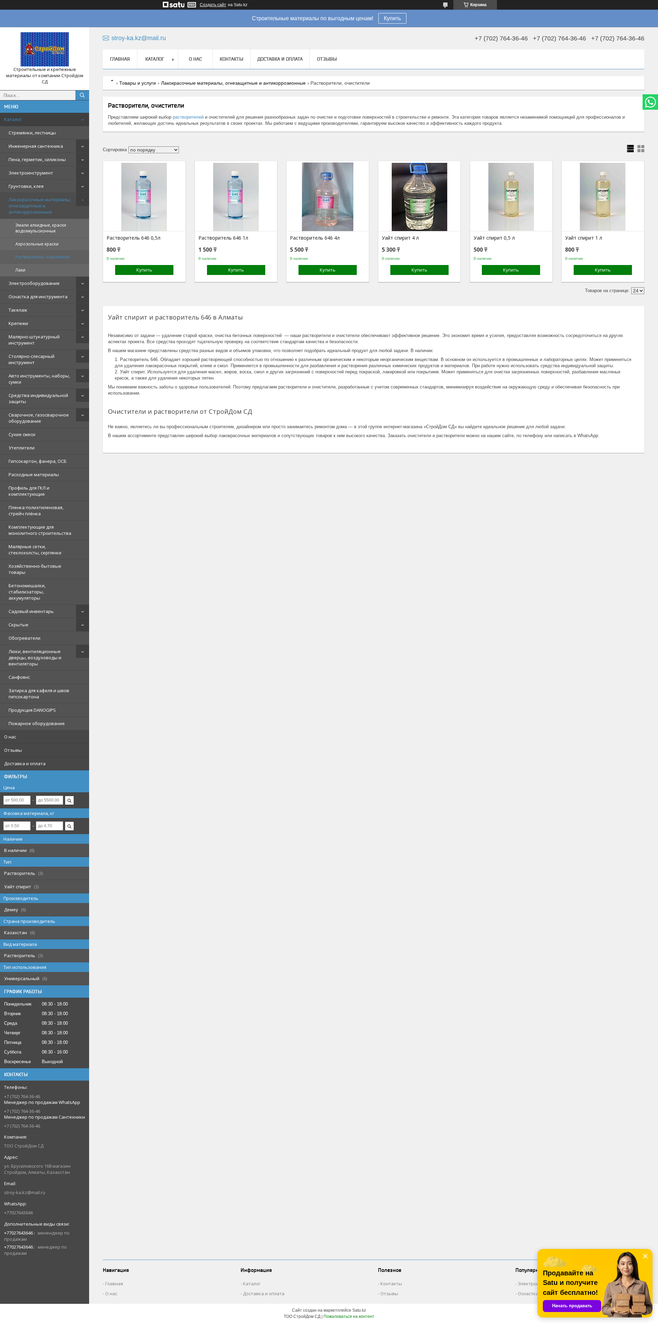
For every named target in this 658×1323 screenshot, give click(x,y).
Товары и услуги (137, 83)
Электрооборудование (34, 283)
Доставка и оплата (25, 763)
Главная (120, 59)
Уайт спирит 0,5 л (494, 238)
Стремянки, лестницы (32, 133)
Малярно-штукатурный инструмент (34, 340)
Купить (392, 18)
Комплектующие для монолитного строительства (40, 530)
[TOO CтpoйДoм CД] (44, 49)
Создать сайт (213, 4)
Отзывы (13, 750)
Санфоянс (19, 677)
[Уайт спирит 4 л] (419, 197)
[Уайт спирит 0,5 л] (511, 197)
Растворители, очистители (42, 257)
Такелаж (18, 310)
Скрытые (18, 625)
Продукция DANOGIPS (32, 710)
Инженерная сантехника (36, 146)
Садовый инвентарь (31, 611)
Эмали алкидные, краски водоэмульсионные (40, 228)
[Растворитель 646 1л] (236, 197)
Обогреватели (24, 638)
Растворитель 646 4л (315, 238)
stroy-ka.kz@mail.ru (24, 1192)
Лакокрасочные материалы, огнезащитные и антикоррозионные (40, 205)
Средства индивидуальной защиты (38, 398)
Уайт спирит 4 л (400, 238)
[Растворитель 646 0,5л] (144, 197)
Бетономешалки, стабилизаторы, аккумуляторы (27, 591)
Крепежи (18, 323)
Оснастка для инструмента (38, 296)
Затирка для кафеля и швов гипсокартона (39, 693)
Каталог (13, 119)
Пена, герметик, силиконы (37, 159)
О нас (10, 737)
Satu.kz (359, 1310)
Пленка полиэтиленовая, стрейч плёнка (36, 510)
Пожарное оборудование (37, 723)
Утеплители (22, 448)
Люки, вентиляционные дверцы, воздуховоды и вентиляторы (35, 657)
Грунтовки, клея (26, 186)
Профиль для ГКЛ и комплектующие (29, 491)
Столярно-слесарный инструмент (31, 359)
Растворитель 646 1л (223, 238)
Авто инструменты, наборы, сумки (39, 379)
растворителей (188, 117)
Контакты (231, 59)
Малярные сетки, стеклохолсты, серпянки (35, 549)
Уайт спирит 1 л (583, 238)
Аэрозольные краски (37, 244)
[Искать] (82, 95)
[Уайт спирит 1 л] (603, 197)
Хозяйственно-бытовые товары (35, 569)
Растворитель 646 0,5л (133, 238)
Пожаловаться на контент (349, 1316)
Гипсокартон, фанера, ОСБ (37, 461)
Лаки (20, 270)
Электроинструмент (31, 173)
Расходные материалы (34, 474)
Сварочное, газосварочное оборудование (39, 418)
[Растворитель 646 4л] (327, 197)
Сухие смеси (22, 434)
